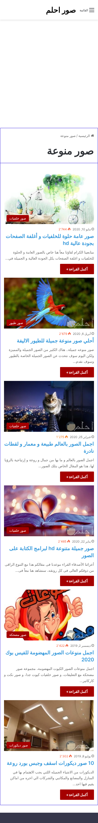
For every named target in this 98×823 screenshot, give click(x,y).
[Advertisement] (49, 74)
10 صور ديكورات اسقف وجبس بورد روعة (50, 763)
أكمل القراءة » (77, 269)
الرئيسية (84, 136)
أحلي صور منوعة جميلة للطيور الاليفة (55, 341)
